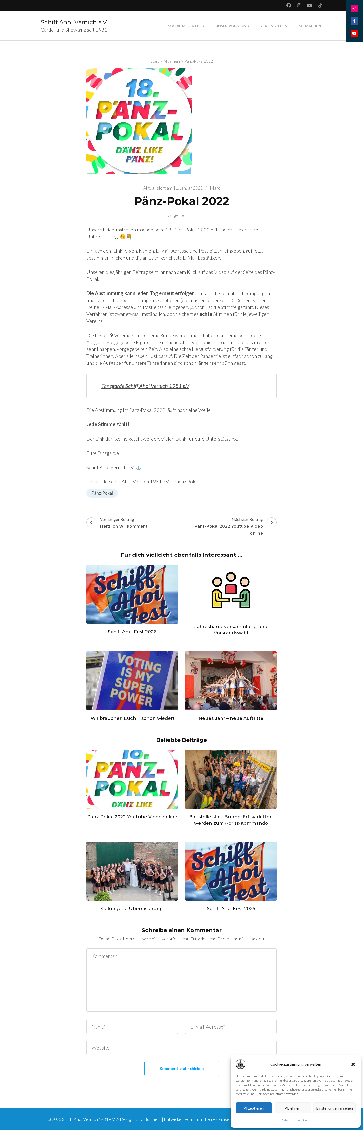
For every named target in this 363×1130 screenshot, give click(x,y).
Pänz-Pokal (102, 493)
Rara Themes (205, 1119)
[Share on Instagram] (354, 8)
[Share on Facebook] (354, 21)
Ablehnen (292, 1108)
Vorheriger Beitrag (123, 523)
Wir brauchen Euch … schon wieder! (132, 718)
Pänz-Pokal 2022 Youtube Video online (132, 817)
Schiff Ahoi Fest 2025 (231, 908)
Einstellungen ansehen (334, 1108)
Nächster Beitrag (229, 526)
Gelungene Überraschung (132, 908)
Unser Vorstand (232, 26)
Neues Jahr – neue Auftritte (231, 718)
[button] (353, 1064)
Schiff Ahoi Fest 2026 (132, 631)
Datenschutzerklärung (295, 1120)
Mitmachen (310, 26)
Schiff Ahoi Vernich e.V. (74, 22)
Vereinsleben (273, 26)
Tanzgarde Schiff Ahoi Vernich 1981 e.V (145, 386)
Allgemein (178, 215)
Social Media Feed (186, 26)
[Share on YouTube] (354, 33)
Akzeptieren (254, 1108)
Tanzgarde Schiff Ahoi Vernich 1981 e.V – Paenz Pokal (142, 481)
